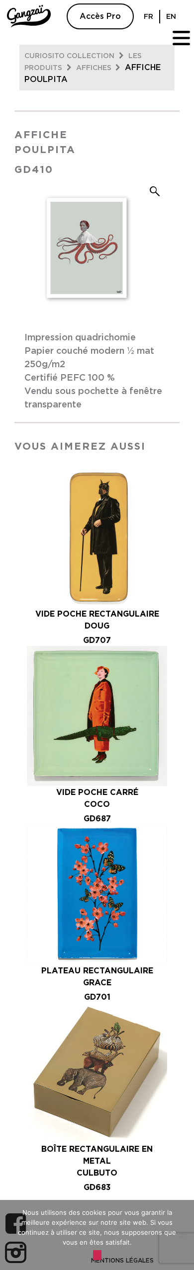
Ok (97, 1255)
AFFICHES (94, 68)
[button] (155, 191)
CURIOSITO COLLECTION (70, 56)
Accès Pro (100, 16)
